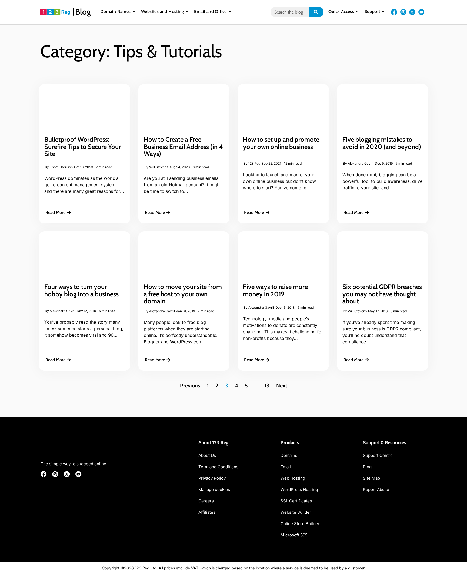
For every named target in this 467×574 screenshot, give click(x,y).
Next (281, 385)
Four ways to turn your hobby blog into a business (81, 290)
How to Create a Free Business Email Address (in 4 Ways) (183, 146)
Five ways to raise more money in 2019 (275, 290)
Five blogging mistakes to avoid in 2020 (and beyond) (381, 142)
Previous (190, 385)
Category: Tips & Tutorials (131, 51)
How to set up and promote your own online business (281, 142)
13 (267, 385)
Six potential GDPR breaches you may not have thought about (382, 294)
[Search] (316, 12)
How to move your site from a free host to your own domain (183, 294)
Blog (83, 12)
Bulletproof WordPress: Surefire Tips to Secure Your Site (82, 146)
